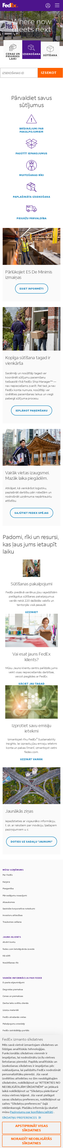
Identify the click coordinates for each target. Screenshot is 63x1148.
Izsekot (49, 72)
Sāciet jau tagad (32, 683)
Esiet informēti (32, 288)
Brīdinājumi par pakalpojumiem (31, 130)
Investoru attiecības (13, 915)
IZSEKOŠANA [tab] (31, 54)
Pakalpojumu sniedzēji (14, 1023)
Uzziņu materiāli (11, 1010)
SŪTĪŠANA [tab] (50, 55)
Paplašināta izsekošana (31, 196)
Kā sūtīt (6, 955)
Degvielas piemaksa (13, 989)
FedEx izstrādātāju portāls (16, 1030)
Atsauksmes (9, 902)
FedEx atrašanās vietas (14, 1017)
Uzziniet (31, 612)
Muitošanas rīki (31, 175)
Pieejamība (8, 888)
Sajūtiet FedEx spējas (32, 513)
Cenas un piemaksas (13, 996)
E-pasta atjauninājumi (13, 982)
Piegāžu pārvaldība (32, 218)
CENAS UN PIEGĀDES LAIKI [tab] (13, 56)
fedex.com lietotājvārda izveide (18, 949)
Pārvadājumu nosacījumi (15, 895)
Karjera (6, 882)
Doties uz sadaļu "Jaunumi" (31, 841)
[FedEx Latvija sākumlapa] (12, 5)
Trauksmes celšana (12, 922)
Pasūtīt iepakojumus (31, 153)
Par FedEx (8, 875)
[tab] (13, 50)
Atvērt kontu (9, 942)
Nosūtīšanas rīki (11, 962)
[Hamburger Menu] (57, 2)
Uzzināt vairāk (31, 759)
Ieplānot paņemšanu (32, 410)
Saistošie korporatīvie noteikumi (19, 908)
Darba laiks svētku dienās (16, 1003)
